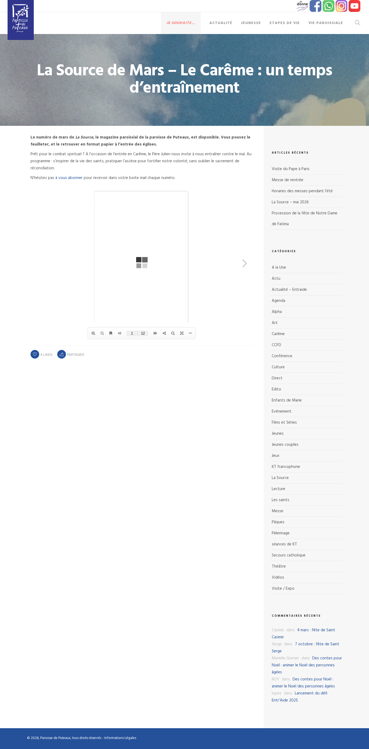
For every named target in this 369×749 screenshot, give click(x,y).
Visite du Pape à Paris (291, 169)
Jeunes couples (285, 444)
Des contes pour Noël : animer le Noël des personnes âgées (307, 665)
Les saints (280, 500)
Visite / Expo (283, 588)
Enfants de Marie (287, 400)
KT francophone (286, 467)
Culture (278, 367)
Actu (276, 278)
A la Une (279, 267)
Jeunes (278, 433)
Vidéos (278, 577)
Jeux (275, 456)
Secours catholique (289, 555)
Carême (278, 334)
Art (275, 323)
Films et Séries (284, 422)
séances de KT (284, 544)
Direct (277, 378)
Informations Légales (120, 738)
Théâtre (279, 566)
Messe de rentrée (287, 180)
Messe (277, 511)
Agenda (278, 301)
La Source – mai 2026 (290, 202)
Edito (276, 389)
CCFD (276, 345)
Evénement (281, 411)
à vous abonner (69, 178)
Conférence (282, 356)
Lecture (278, 489)
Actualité (220, 23)
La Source (280, 478)
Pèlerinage (281, 533)
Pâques (278, 522)
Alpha (277, 312)
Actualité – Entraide (289, 289)
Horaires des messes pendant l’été (302, 191)
